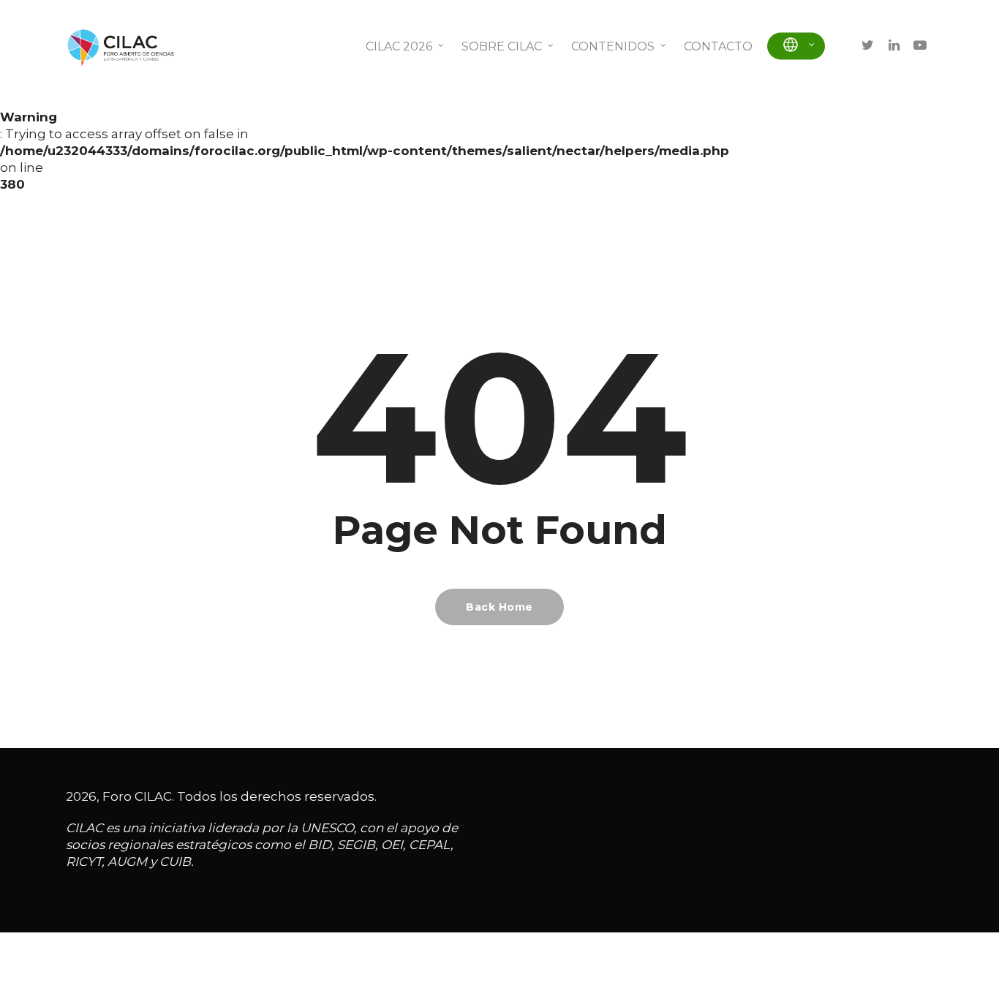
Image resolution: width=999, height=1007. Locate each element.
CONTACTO (718, 46)
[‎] (796, 46)
